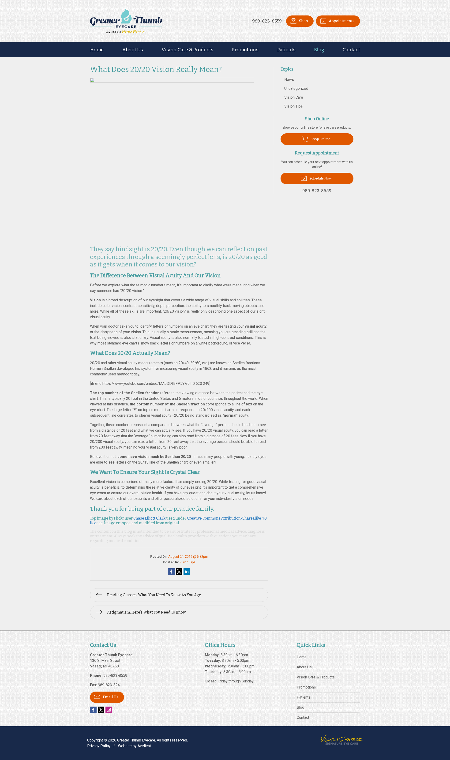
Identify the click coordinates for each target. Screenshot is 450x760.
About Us (132, 49)
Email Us (110, 697)
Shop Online (320, 139)
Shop (303, 21)
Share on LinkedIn (187, 571)
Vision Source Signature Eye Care (342, 739)
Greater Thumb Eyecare (136, 740)
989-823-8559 (267, 21)
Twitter (101, 710)
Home (97, 49)
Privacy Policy (99, 746)
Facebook (93, 710)
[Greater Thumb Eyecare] (126, 21)
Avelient (144, 746)
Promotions (245, 49)
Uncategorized (296, 88)
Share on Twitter (179, 571)
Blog (319, 49)
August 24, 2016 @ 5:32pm (188, 556)
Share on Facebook (171, 571)
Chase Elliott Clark (149, 518)
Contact (351, 49)
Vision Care (293, 97)
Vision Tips (187, 562)
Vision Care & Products (187, 49)
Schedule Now (320, 178)
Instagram (108, 710)
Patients (286, 49)
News (289, 79)
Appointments (341, 21)
